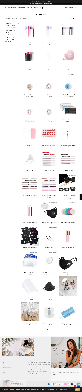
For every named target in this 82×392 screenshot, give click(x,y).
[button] (6, 8)
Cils (3, 362)
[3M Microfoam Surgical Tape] (30, 83)
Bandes (7, 32)
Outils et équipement (6, 367)
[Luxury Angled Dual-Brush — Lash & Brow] (49, 184)
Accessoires (8, 23)
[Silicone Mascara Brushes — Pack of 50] (30, 56)
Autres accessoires (10, 30)
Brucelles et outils (10, 39)
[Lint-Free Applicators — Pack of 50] (30, 210)
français (5, 384)
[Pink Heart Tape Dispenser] (68, 56)
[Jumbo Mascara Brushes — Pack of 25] (30, 31)
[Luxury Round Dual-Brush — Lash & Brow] (30, 184)
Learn (3, 372)
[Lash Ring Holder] (30, 159)
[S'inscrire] (79, 377)
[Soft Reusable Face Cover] (68, 261)
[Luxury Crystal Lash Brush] (49, 159)
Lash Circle (4, 375)
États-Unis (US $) (16, 384)
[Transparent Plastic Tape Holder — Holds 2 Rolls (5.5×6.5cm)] (49, 311)
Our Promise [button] (30, 360)
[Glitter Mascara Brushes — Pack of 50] (49, 31)
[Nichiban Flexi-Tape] (49, 83)
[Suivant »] (55, 329)
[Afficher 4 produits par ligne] (75, 18)
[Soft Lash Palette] (30, 133)
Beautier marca (9, 34)
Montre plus (8, 41)
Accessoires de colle (10, 25)
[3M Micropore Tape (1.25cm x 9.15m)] (49, 108)
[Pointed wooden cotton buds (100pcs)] (30, 311)
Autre (3, 370)
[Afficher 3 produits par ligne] (73, 18)
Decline (71, 389)
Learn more (64, 389)
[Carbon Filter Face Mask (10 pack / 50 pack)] (68, 108)
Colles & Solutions (6, 365)
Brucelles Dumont (9, 37)
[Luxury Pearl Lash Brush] (68, 159)
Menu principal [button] (6, 360)
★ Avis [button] (80, 197)
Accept (77, 389)
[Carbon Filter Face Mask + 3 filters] (49, 286)
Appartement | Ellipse (10, 27)
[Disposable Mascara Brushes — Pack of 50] (68, 31)
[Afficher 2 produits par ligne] (71, 18)
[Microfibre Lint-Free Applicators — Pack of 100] (49, 56)
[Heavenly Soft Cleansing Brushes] (68, 236)
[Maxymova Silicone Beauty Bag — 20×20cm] (68, 286)
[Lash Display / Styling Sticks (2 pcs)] (68, 133)
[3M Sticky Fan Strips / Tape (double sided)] (49, 133)
